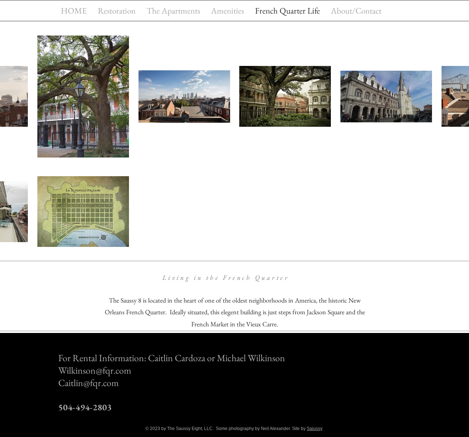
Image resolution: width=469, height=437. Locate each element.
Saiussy (314, 428)
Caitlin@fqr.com (88, 383)
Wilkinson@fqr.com (94, 370)
